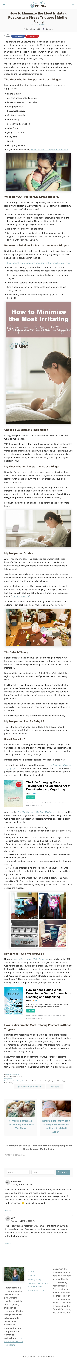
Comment (63, 1172)
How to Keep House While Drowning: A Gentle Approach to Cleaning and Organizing (48, 993)
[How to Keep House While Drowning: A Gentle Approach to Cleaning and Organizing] (13, 1014)
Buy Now (31, 797)
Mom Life (13, 1081)
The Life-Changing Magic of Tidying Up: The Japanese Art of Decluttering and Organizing (48, 786)
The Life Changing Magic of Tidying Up (36, 812)
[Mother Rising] (38, 4)
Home (6, 1081)
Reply (9, 1210)
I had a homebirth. (20, 596)
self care (55, 1086)
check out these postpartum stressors (49, 149)
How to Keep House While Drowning (30, 959)
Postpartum (8, 1079)
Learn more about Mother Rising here (13, 1341)
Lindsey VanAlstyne (39, 25)
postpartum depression (29, 1086)
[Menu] (4, 4)
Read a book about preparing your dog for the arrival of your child (38, 263)
